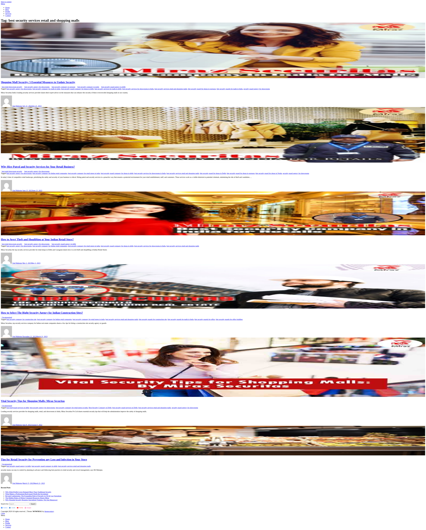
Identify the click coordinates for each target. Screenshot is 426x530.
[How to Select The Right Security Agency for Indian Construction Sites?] (213, 308)
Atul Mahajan (17, 106)
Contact (8, 16)
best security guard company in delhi (44, 466)
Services (8, 14)
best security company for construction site (21, 319)
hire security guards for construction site (153, 319)
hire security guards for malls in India (230, 89)
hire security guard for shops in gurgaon (202, 89)
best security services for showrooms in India (138, 89)
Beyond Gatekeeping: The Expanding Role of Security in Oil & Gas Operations (33, 496)
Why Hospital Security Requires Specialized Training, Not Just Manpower (31, 500)
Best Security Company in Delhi (100, 408)
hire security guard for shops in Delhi (213, 173)
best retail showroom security (12, 87)
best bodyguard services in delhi (18, 408)
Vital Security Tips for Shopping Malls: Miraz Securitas (33, 401)
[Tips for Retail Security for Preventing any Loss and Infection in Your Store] (213, 455)
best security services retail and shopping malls (171, 89)
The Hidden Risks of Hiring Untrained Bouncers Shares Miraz (27, 498)
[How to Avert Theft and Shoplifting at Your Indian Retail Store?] (213, 235)
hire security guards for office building (229, 319)
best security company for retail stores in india (84, 173)
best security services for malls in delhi (108, 89)
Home (7, 8)
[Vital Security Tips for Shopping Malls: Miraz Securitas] (213, 396)
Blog (7, 10)
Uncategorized (7, 317)
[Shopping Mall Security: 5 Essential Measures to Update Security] (213, 77)
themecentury (49, 511)
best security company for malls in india (46, 89)
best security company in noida (88, 87)
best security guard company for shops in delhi (77, 89)
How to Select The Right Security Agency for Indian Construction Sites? (42, 312)
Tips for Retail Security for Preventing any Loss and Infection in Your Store (44, 459)
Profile (7, 12)
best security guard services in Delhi (124, 408)
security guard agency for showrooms (257, 89)
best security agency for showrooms (36, 87)
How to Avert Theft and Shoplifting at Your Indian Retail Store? (37, 239)
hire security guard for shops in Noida (268, 173)
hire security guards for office (204, 319)
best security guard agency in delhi (113, 87)
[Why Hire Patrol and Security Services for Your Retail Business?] (213, 162)
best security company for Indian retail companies (50, 173)
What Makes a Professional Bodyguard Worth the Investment (26, 494)
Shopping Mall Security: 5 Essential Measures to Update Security (38, 82)
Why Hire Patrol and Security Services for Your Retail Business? (38, 166)
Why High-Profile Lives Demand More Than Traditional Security (28, 492)
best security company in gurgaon (63, 87)
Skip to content (6, 2)
